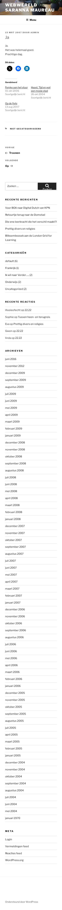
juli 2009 (10, 393)
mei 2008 (11, 491)
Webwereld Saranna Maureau (30, 8)
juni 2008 (11, 484)
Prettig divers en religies (20, 228)
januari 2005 (13, 755)
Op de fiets (11, 103)
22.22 (28, 310)
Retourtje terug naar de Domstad (25, 214)
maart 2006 (12, 672)
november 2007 (15, 533)
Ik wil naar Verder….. (17, 275)
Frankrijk (10, 268)
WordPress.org (14, 860)
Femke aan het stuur (16, 87)
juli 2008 (10, 477)
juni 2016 (10, 359)
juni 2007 (11, 567)
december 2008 (15, 442)
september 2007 (15, 546)
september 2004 (15, 783)
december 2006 (15, 609)
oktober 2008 (13, 456)
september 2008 (15, 463)
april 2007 (11, 581)
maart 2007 (12, 588)
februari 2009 (13, 428)
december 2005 (15, 692)
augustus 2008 (14, 470)
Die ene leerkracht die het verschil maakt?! (31, 221)
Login (8, 839)
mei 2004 (11, 811)
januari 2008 (13, 519)
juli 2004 (10, 797)
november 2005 (15, 699)
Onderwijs (11, 282)
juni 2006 (11, 651)
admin (34, 32)
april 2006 (11, 665)
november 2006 (15, 616)
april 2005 (11, 734)
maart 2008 (12, 505)
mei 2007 (11, 574)
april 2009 (11, 414)
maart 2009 (12, 421)
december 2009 (15, 373)
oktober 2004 (13, 776)
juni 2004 (11, 804)
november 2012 (14, 366)
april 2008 (11, 498)
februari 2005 (13, 748)
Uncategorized (14, 289)
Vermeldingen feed (17, 846)
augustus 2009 (14, 386)
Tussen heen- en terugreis (34, 317)
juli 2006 (10, 644)
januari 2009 (13, 435)
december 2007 (15, 526)
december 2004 (15, 762)
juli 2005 (10, 727)
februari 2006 (13, 679)
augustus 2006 (14, 637)
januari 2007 (12, 602)
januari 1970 (12, 818)
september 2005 (15, 713)
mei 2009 (11, 407)
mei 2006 (11, 658)
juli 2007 (10, 560)
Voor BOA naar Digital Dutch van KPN (27, 207)
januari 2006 (13, 686)
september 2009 (15, 380)
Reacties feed (13, 853)
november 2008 (15, 449)
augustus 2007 (14, 553)
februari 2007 (13, 595)
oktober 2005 (13, 706)
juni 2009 (11, 400)
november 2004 (15, 769)
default (9, 261)
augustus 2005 (14, 720)
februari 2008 (13, 512)
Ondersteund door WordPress (21, 901)
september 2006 (15, 630)
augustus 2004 (14, 790)
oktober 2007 (13, 540)
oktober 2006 (13, 623)
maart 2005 (12, 741)
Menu (33, 19)
